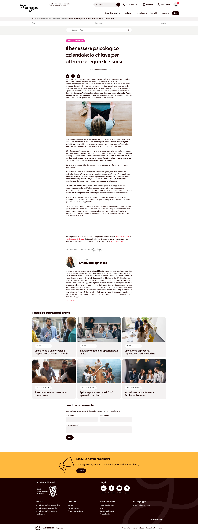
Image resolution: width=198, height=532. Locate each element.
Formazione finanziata (107, 511)
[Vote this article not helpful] (99, 249)
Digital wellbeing (117, 241)
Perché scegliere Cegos (75, 511)
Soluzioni (40, 501)
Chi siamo (72, 501)
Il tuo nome (73, 416)
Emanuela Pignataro (102, 69)
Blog (49, 18)
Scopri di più (70, 301)
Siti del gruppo (139, 501)
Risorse (44, 18)
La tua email (108, 416)
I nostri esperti (165, 23)
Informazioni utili (107, 501)
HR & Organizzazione (59, 18)
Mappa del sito (151, 528)
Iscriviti (81, 470)
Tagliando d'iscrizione (107, 505)
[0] (175, 5)
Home (39, 18)
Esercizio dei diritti (138, 528)
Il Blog (33, 23)
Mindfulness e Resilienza (75, 239)
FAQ (101, 508)
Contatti (70, 505)
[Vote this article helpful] (93, 249)
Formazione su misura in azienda (46, 508)
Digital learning (40, 514)
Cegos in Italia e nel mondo (141, 505)
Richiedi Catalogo (73, 508)
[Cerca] (118, 5)
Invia (69, 437)
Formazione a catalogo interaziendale (48, 505)
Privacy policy (126, 528)
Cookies (159, 528)
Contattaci (99, 23)
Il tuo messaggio (75, 425)
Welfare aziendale (122, 236)
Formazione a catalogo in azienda (46, 511)
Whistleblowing (105, 514)
